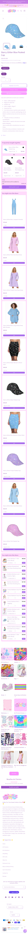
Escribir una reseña (14, 787)
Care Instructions (7, 869)
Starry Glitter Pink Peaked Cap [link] (19, 169)
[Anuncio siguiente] (25, 5)
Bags (15, 678)
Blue (4, 74)
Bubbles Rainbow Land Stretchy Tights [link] (13, 575)
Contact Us (5, 873)
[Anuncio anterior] (2, 5)
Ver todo (14, 773)
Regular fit (5, 68)
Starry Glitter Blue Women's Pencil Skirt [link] (13, 435)
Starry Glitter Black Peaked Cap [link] (7, 169)
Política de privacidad (21, 926)
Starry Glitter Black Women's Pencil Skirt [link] (12, 363)
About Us (5, 860)
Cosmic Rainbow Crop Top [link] (14, 595)
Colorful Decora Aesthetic (18, 730)
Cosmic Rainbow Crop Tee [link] (14, 589)
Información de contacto (15, 931)
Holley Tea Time (13, 925)
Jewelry (16, 662)
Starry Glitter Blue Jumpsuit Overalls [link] (13, 219)
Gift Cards (5, 856)
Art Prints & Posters (19, 713)
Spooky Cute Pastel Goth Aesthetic (6, 748)
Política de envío (19, 928)
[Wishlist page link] (18, 11)
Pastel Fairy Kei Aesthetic (5, 730)
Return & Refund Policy (8, 866)
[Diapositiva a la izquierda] (1, 46)
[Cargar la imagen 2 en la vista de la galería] (14, 46)
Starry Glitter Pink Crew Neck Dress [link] (12, 255)
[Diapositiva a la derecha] (26, 46)
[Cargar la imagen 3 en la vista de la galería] (21, 46)
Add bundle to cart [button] (14, 187)
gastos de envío (5, 60)
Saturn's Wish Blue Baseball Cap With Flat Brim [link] (13, 618)
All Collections (6, 850)
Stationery (4, 713)
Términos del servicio (11, 928)
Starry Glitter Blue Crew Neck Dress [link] (12, 506)
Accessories (4, 678)
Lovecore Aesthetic (19, 747)
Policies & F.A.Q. (6, 863)
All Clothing (4, 662)
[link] (6, 149)
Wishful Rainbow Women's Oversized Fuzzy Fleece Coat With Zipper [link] (14, 628)
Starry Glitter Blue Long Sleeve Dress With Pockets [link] (13, 326)
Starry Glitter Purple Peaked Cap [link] (12, 470)
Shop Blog (5, 853)
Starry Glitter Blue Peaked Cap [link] (13, 148)
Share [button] (4, 135)
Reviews (4, 876)
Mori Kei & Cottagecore (20, 765)
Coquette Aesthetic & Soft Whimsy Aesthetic (7, 766)
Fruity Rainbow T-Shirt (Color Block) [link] (13, 559)
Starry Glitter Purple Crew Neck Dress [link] (13, 290)
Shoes (2, 695)
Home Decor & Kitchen (20, 695)
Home (4, 843)
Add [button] (14, 227)
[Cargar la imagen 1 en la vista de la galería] (6, 46)
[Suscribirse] (23, 887)
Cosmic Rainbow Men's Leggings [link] (13, 602)
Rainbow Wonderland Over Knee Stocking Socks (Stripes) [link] (14, 583)
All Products (5, 847)
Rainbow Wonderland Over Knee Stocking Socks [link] (14, 567)
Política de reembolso (11, 926)
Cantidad (3, 77)
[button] (3, 11)
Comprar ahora (14, 89)
